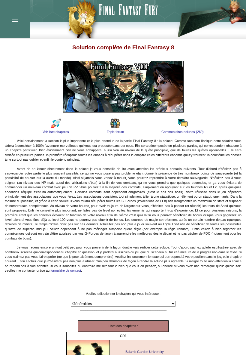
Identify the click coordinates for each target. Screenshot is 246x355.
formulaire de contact (65, 270)
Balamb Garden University (144, 351)
